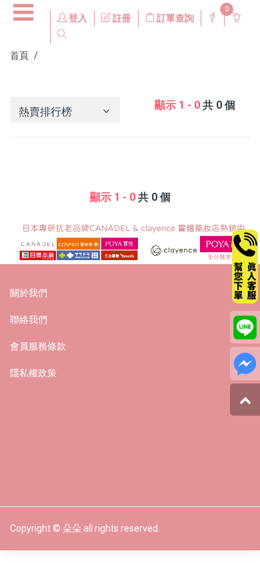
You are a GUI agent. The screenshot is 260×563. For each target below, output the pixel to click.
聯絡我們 (28, 319)
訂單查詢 (174, 18)
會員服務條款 (38, 346)
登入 (77, 18)
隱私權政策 (33, 373)
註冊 (121, 18)
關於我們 (28, 293)
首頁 (19, 55)
